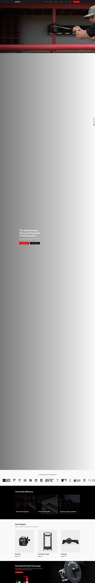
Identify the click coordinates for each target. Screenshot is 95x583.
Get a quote (76, 1)
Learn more (19, 572)
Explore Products (24, 243)
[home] (18, 1)
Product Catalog (35, 243)
